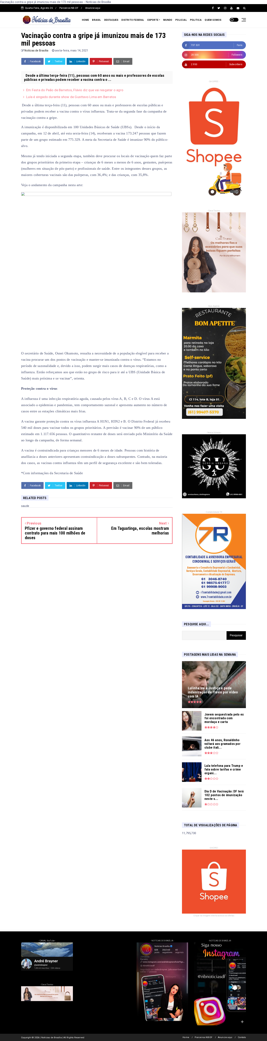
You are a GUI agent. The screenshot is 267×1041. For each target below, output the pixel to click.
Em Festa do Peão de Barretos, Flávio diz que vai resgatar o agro (74, 90)
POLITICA (196, 20)
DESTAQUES (111, 20)
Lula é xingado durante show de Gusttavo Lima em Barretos (71, 97)
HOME (85, 20)
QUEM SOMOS (213, 20)
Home (186, 1037)
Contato (242, 1037)
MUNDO (167, 20)
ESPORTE (152, 20)
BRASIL (96, 20)
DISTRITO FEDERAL (132, 20)
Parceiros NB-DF (68, 7)
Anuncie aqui (92, 7)
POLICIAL (181, 20)
